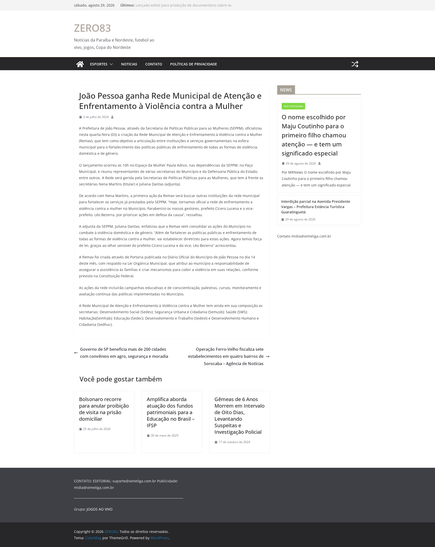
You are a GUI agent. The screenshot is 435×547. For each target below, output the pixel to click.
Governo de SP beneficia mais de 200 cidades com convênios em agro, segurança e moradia (124, 352)
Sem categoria (293, 106)
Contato (153, 64)
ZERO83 (92, 28)
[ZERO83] (80, 64)
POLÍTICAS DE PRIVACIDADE (193, 64)
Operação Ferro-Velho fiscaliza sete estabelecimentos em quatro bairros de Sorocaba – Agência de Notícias (226, 356)
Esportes (98, 64)
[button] (110, 64)
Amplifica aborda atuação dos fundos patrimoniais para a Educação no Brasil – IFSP (171, 412)
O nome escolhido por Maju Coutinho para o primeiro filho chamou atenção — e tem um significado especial (314, 135)
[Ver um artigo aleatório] (355, 64)
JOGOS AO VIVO (100, 509)
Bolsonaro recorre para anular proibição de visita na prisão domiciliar (104, 409)
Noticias (129, 64)
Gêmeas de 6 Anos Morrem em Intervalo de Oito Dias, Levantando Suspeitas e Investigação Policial (239, 415)
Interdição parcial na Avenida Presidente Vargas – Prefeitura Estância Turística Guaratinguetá (315, 206)
